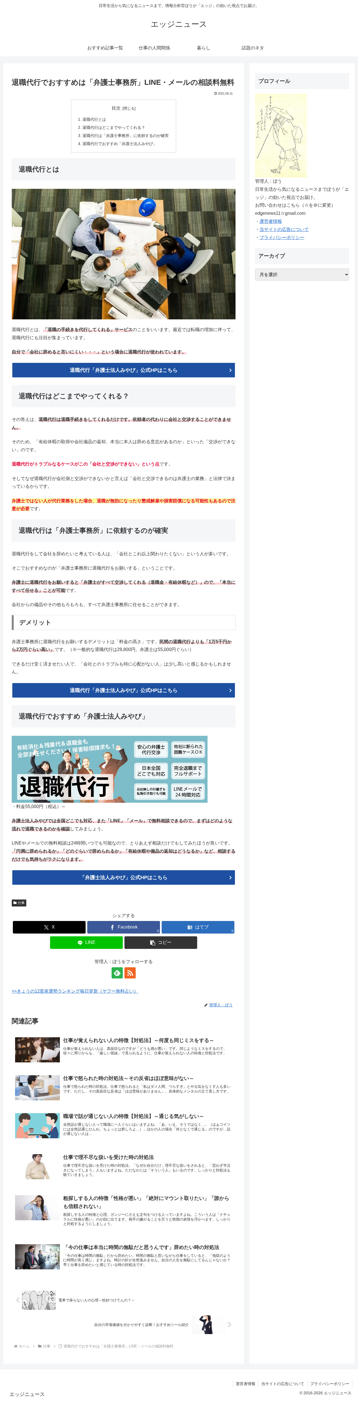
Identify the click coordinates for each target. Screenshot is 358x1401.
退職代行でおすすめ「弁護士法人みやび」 (120, 143)
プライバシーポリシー (282, 237)
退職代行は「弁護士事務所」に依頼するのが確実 (126, 135)
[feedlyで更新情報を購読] (117, 972)
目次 (116, 108)
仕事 (21, 903)
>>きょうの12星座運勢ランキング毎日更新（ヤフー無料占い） (75, 991)
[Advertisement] (302, 508)
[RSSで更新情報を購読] (130, 972)
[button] (160, 942)
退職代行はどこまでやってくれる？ (114, 127)
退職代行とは (94, 119)
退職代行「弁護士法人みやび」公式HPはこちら (124, 370)
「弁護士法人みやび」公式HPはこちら (124, 877)
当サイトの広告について (284, 229)
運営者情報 (271, 221)
